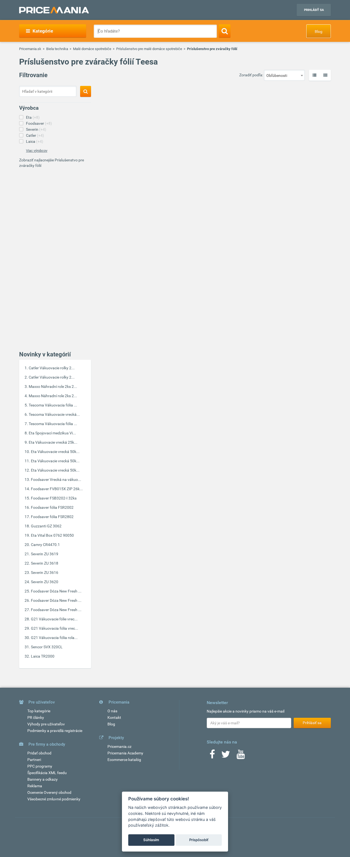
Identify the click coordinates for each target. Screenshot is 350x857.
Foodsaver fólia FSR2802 (52, 517)
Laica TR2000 (42, 656)
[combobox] (284, 75)
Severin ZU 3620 (44, 582)
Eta (33, 117)
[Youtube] (240, 756)
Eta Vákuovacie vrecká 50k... (55, 451)
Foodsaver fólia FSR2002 (52, 507)
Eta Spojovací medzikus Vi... (52, 433)
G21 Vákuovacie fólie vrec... (54, 619)
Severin (36, 129)
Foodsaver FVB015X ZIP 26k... (57, 489)
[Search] (225, 30)
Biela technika (57, 49)
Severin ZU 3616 (44, 572)
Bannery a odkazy (42, 779)
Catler (35, 135)
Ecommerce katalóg (124, 759)
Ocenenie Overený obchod (49, 792)
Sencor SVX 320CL (47, 647)
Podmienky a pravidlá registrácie (54, 730)
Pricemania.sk (30, 49)
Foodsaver (39, 123)
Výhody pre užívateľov (46, 724)
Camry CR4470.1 (45, 544)
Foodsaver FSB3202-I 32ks (54, 498)
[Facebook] (212, 756)
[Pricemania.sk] (54, 10)
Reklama (34, 786)
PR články (35, 717)
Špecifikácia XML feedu (47, 773)
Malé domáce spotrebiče (92, 49)
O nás (112, 711)
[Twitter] (225, 756)
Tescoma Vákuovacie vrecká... (54, 414)
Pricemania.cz (119, 746)
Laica (34, 141)
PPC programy (39, 766)
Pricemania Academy (125, 753)
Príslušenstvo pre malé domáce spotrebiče (149, 49)
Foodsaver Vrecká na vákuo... (56, 479)
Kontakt (114, 717)
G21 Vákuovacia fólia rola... (54, 637)
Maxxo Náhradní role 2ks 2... (53, 386)
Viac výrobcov (36, 151)
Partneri (34, 759)
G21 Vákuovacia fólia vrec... (54, 628)
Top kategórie (38, 711)
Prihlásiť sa (314, 10)
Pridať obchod (39, 753)
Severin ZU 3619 (44, 554)
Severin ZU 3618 (44, 563)
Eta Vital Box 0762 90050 (52, 535)
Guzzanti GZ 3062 (46, 526)
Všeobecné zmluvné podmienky (53, 799)
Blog (318, 31)
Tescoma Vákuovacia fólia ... (53, 405)
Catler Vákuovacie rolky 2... (52, 368)
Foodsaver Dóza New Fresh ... (56, 591)
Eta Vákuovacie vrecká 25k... (53, 442)
